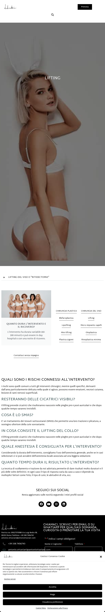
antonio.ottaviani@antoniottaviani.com (18, 538)
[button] (101, 556)
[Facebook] (41, 504)
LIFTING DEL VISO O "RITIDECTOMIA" (28, 277)
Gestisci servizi (10, 579)
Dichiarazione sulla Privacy (57, 608)
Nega (52, 594)
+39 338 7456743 (27, 535)
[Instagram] (56, 504)
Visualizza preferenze (52, 602)
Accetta (52, 587)
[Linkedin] (64, 504)
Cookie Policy (41, 608)
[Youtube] (49, 504)
